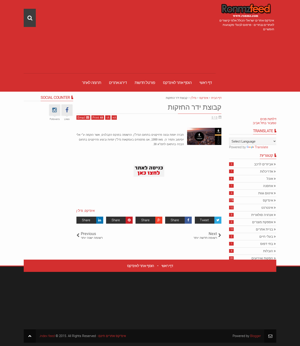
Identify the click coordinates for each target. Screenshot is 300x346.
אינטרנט (267, 208)
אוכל (270, 179)
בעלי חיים (266, 237)
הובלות (268, 251)
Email (81, 117)
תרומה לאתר (91, 82)
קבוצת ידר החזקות (194, 107)
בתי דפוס (266, 244)
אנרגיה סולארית (262, 215)
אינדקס (90, 211)
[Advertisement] (120, 30)
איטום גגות (265, 193)
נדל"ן (79, 211)
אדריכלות (266, 171)
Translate (261, 147)
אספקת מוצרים (262, 222)
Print (95, 117)
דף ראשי (205, 82)
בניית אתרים (264, 229)
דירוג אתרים (118, 82)
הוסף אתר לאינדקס (177, 82)
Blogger (255, 336)
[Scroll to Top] (30, 336)
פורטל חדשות (145, 82)
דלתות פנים (268, 119)
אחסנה (268, 186)
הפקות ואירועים (262, 258)
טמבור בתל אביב (264, 123)
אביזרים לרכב (263, 164)
